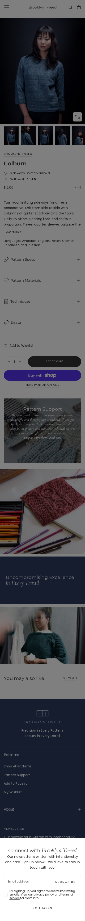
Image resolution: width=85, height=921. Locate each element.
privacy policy (44, 894)
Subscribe (65, 882)
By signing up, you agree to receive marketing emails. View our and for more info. (42, 894)
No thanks (42, 908)
